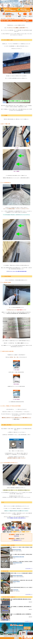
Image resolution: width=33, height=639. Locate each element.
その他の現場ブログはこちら (28, 621)
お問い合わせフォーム (17, 540)
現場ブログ (4, 18)
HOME (2, 18)
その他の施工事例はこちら (28, 568)
